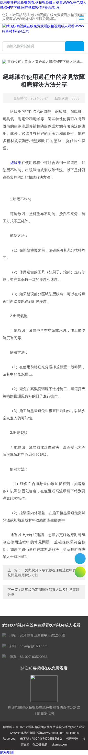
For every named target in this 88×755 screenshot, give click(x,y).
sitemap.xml (59, 744)
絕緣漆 (16, 163)
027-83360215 (80, 558)
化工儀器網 (40, 744)
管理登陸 (72, 738)
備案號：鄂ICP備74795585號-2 (41, 738)
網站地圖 (7, 752)
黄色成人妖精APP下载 (52, 61)
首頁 (27, 61)
